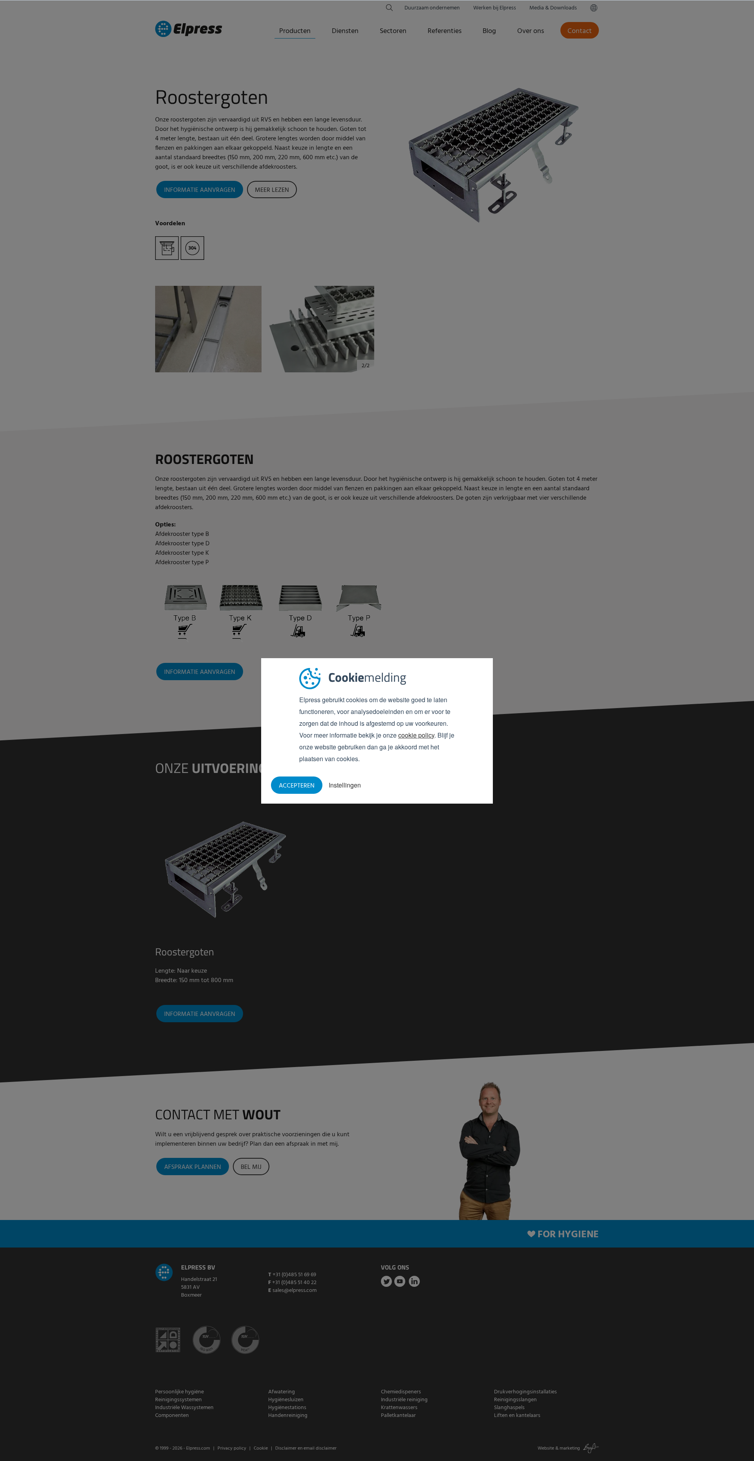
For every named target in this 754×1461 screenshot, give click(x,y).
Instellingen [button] (345, 784)
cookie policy (416, 735)
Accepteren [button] (297, 786)
